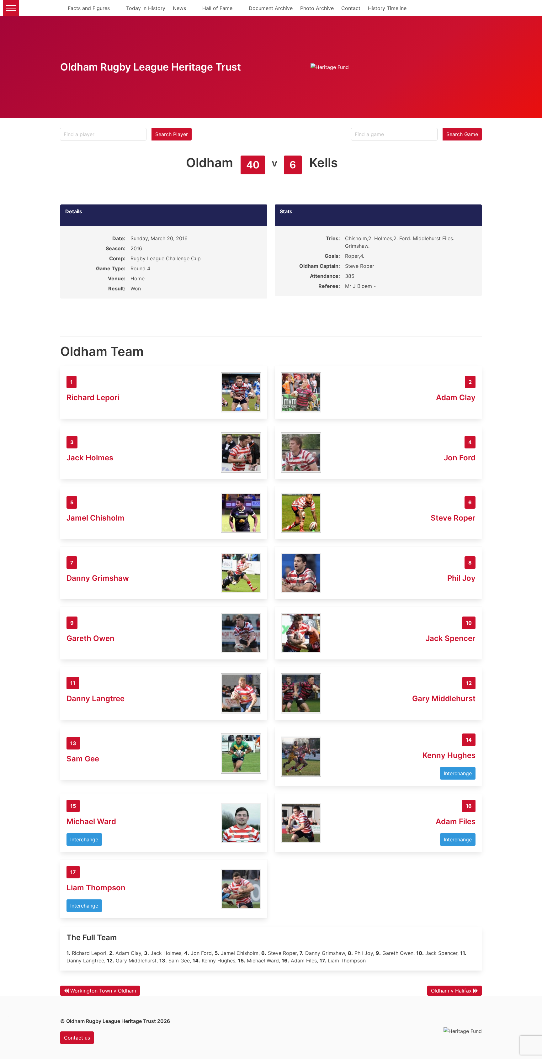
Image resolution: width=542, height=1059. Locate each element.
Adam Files (456, 821)
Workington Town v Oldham (103, 991)
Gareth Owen (90, 638)
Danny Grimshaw (97, 578)
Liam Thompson (95, 887)
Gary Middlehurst (444, 698)
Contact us (77, 1038)
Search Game (462, 134)
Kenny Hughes (449, 755)
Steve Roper (453, 517)
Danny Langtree (95, 698)
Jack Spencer (451, 638)
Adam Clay (456, 397)
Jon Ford (460, 457)
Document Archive (271, 8)
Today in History (145, 8)
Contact (350, 8)
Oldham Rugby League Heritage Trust (150, 67)
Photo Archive (317, 8)
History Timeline (387, 8)
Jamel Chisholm (95, 517)
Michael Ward (91, 821)
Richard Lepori (93, 397)
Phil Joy (461, 578)
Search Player (171, 134)
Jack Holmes (89, 457)
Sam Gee (82, 758)
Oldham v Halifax (451, 991)
